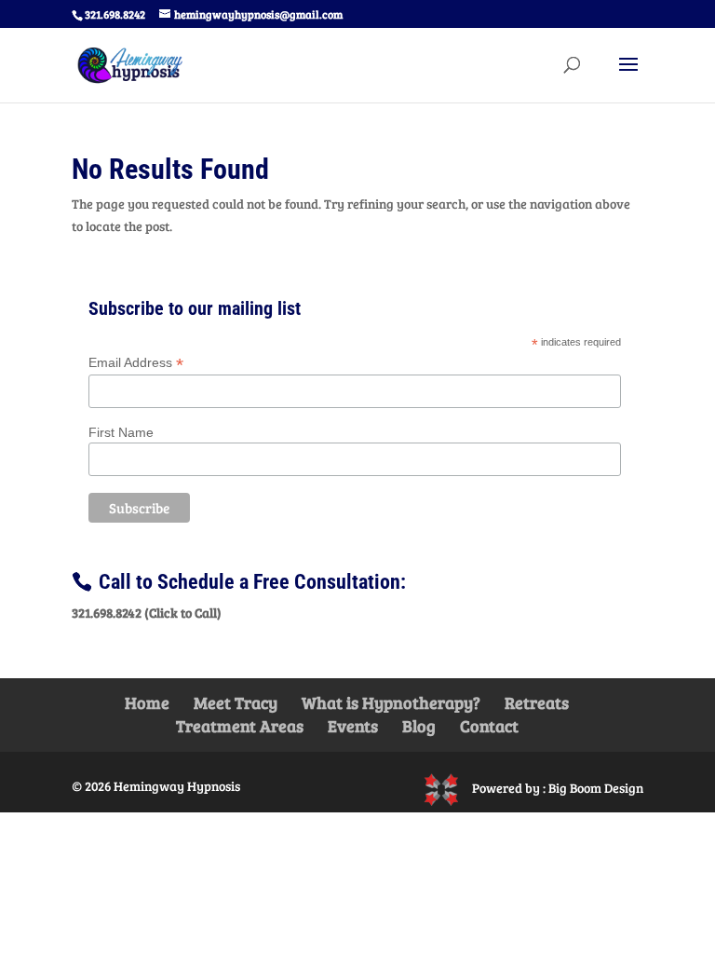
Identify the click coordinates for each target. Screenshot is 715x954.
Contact (489, 726)
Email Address (135, 363)
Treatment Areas (240, 726)
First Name (121, 432)
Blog (419, 726)
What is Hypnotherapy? (391, 702)
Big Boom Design (595, 788)
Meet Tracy (235, 702)
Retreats (537, 702)
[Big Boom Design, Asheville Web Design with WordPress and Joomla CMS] (447, 788)
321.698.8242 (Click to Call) (147, 612)
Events (353, 726)
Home (147, 702)
